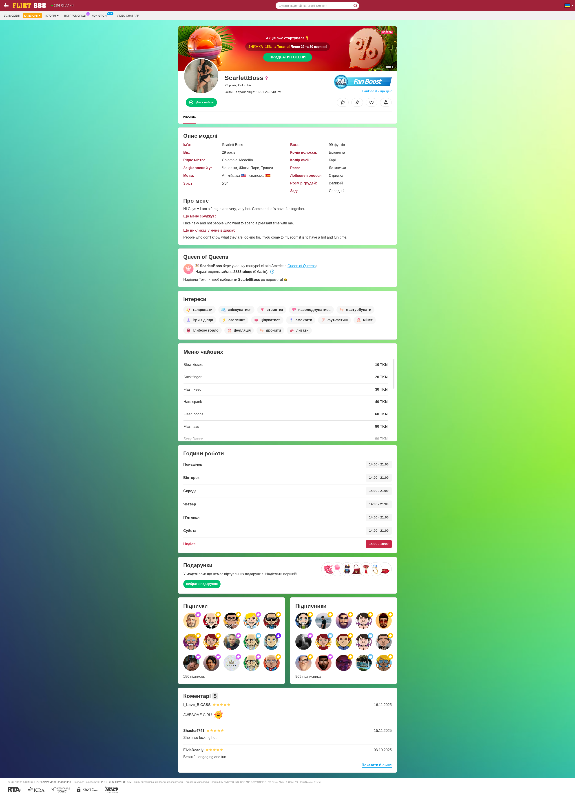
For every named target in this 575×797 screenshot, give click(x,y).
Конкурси (99, 15)
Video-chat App (128, 15)
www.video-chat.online (57, 781)
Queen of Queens (302, 266)
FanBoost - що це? (377, 91)
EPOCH (104, 782)
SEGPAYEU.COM (121, 782)
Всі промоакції (75, 15)
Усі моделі (12, 15)
